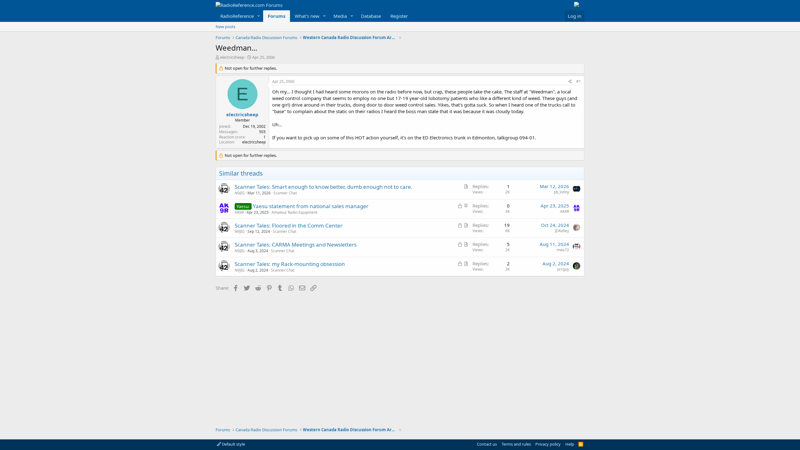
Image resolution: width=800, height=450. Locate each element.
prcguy (563, 269)
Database (371, 16)
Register (399, 16)
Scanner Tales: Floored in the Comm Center (288, 225)
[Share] (570, 81)
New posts (225, 26)
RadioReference (237, 16)
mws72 (563, 249)
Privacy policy (548, 444)
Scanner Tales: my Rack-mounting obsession (290, 264)
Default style (233, 444)
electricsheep (232, 57)
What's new (307, 16)
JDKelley (562, 230)
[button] (258, 16)
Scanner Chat (285, 193)
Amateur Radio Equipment (294, 212)
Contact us (487, 444)
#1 (578, 81)
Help (569, 444)
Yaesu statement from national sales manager (310, 206)
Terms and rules (516, 444)
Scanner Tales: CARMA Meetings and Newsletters (296, 244)
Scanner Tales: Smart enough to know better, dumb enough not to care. (323, 186)
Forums (276, 16)
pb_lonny (561, 192)
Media (340, 16)
